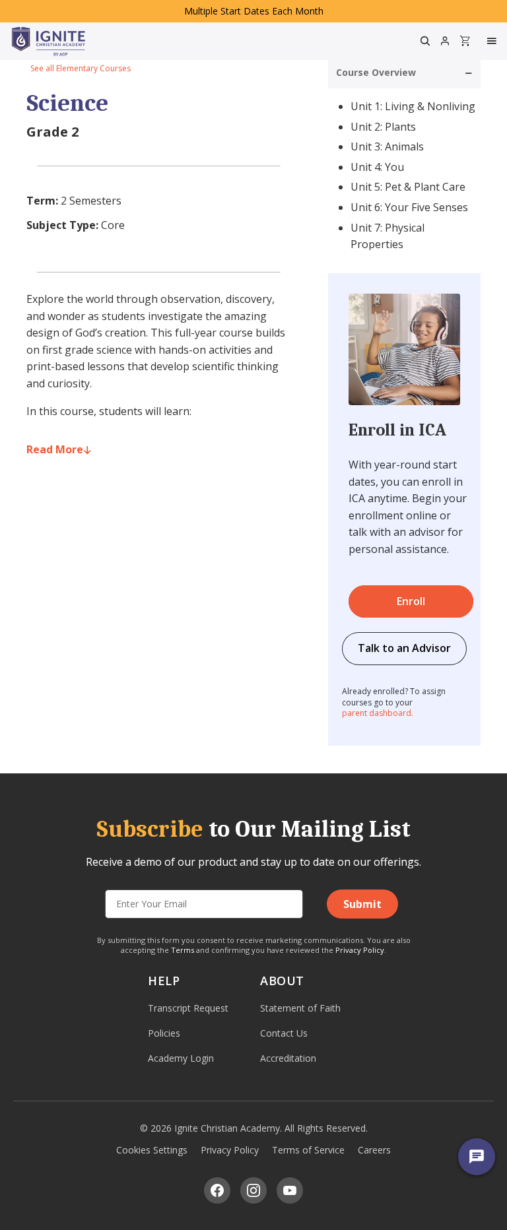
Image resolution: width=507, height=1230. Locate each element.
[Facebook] (217, 1190)
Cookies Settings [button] (151, 1150)
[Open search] (425, 40)
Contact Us (284, 1033)
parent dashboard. (377, 713)
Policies (164, 1033)
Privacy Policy (359, 950)
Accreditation (288, 1058)
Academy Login (181, 1058)
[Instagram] (253, 1190)
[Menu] (493, 41)
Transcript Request (188, 1008)
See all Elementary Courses (80, 68)
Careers (374, 1150)
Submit (362, 904)
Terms (182, 950)
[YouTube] (290, 1190)
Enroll (411, 601)
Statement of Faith (300, 1008)
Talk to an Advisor (404, 648)
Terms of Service (308, 1150)
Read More (54, 449)
